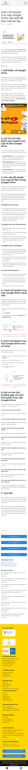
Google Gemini (7, 676)
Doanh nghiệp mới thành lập (11, 710)
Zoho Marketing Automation (11, 688)
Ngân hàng (6, 696)
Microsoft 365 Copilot (9, 664)
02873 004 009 (9, 562)
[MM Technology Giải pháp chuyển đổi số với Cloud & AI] (5, 3)
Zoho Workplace (7, 685)
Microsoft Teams (7, 665)
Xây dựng (5, 694)
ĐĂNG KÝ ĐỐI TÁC (14, 554)
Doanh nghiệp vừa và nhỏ (10, 708)
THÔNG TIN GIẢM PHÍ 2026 (14, 756)
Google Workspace (8, 672)
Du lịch (5, 693)
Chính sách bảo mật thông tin (11, 746)
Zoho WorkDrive (7, 719)
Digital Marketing (7, 700)
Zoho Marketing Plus (8, 721)
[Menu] (25, 3)
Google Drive (6, 674)
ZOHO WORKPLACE (14, 542)
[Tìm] (25, 530)
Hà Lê (4, 24)
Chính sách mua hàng (9, 744)
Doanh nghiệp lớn (8, 707)
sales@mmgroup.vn (12, 564)
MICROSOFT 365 (14, 536)
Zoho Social (6, 722)
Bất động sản (6, 698)
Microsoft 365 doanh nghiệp (11, 658)
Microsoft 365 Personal (9, 662)
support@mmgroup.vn (11, 565)
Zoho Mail (5, 683)
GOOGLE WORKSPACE (14, 548)
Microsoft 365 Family (8, 660)
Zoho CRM (6, 686)
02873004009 (11, 732)
